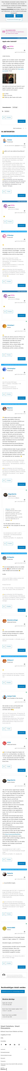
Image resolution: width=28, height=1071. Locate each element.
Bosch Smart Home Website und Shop (12, 1031)
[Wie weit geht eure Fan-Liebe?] (26, 128)
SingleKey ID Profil (6, 1034)
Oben (25, 1049)
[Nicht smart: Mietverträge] (23, 128)
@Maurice (7, 509)
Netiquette (3, 1058)
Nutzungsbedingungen (5, 1052)
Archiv (4, 1004)
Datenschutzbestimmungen (6, 1055)
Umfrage (15, 107)
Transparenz (3, 1061)
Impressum (3, 1049)
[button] (9, 15)
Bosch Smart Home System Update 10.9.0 (12, 1009)
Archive (7, 111)
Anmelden (3, 1041)
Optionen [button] (24, 50)
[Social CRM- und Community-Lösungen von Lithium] (4, 1068)
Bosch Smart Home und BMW (9, 1015)
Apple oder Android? (7, 1002)
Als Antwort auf (14, 209)
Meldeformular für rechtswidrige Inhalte (13, 991)
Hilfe (2, 1038)
